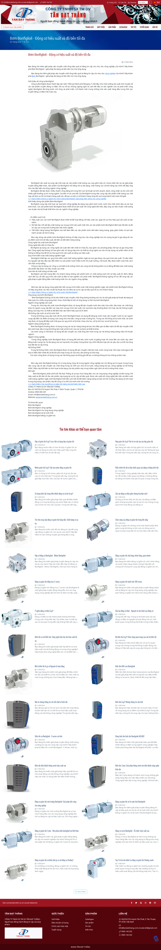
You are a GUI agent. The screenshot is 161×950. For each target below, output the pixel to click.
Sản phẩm (112, 27)
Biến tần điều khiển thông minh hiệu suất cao (50, 765)
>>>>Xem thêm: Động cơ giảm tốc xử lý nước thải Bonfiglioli (52, 292)
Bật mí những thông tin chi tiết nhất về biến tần (51, 702)
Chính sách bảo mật (60, 926)
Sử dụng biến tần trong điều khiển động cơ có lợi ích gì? (54, 493)
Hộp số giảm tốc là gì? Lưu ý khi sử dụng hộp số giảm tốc (54, 441)
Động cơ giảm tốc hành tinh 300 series (128, 581)
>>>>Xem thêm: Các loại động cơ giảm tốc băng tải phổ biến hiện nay (56, 384)
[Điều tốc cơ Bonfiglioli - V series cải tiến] (16, 746)
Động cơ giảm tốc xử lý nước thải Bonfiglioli (130, 801)
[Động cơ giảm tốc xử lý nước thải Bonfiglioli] (97, 809)
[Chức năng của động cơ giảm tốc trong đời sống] (97, 529)
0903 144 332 (126, 931)
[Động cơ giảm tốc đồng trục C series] (16, 591)
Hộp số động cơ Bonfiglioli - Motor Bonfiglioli (50, 555)
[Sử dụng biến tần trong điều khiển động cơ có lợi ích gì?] (16, 501)
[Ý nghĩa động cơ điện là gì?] (16, 618)
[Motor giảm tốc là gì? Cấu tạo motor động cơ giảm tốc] (16, 475)
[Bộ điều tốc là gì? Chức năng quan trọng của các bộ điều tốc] (97, 647)
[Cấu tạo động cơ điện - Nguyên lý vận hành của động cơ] (97, 618)
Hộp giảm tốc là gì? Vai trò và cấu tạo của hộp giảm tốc (134, 441)
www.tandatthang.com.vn (46, 397)
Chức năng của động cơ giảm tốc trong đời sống (131, 519)
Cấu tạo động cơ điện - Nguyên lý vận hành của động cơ (134, 610)
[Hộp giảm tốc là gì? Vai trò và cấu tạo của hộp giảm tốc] (97, 449)
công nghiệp (110, 73)
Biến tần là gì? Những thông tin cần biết (129, 702)
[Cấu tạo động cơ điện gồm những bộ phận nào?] (97, 501)
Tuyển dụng (144, 27)
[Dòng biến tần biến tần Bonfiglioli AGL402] (97, 744)
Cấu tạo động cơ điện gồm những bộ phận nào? (131, 493)
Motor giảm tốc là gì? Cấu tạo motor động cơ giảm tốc (53, 467)
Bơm (34, 76)
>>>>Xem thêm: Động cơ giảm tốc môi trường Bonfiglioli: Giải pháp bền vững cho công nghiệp (67, 199)
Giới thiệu (101, 27)
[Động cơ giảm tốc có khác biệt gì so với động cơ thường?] (16, 870)
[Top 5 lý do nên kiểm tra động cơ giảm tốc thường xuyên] (97, 868)
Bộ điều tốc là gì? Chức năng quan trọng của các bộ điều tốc (136, 637)
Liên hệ (154, 27)
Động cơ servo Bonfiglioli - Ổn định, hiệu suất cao (132, 830)
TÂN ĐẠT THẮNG (83, 947)
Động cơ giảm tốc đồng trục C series (47, 581)
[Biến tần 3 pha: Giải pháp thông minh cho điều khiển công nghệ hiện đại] (97, 778)
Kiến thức (89, 929)
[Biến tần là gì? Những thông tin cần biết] (97, 710)
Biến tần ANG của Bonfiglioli (125, 666)
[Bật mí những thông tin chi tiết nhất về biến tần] (16, 714)
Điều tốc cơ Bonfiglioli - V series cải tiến (48, 736)
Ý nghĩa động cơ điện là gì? (44, 610)
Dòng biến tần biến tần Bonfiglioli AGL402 (129, 736)
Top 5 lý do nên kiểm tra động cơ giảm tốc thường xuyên (134, 860)
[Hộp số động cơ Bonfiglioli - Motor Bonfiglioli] (16, 563)
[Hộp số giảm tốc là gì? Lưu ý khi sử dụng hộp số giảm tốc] (16, 449)
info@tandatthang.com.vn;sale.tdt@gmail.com (138, 928)
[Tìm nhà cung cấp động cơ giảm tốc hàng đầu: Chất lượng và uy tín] (16, 532)
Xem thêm (81, 891)
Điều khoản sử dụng (60, 922)
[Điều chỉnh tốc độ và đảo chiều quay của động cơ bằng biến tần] (97, 475)
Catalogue (123, 27)
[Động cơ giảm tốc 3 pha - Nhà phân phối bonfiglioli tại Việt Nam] (16, 838)
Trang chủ (89, 27)
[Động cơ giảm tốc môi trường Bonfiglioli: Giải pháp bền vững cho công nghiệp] (16, 811)
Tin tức (133, 27)
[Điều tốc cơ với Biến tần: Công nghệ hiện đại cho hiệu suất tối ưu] (16, 647)
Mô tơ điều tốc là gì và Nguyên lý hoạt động (50, 666)
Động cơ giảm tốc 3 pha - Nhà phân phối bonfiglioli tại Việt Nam (57, 830)
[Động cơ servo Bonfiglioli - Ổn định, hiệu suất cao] (97, 840)
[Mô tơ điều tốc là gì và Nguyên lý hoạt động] (16, 679)
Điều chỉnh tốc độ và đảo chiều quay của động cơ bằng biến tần (137, 467)
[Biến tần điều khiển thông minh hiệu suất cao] (16, 777)
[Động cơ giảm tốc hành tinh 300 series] (97, 591)
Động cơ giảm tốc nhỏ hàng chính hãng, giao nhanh (132, 555)
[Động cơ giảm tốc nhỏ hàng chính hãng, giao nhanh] (97, 563)
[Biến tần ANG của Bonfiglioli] (97, 674)
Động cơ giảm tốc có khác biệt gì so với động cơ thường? (54, 860)
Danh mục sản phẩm (13, 27)
